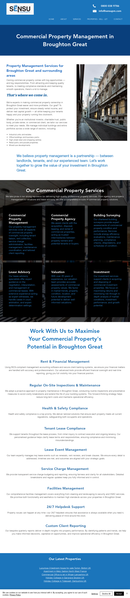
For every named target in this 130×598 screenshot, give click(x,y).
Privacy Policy (15, 595)
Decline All (106, 593)
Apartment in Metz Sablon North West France (65, 571)
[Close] (126, 593)
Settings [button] (94, 593)
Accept (119, 593)
